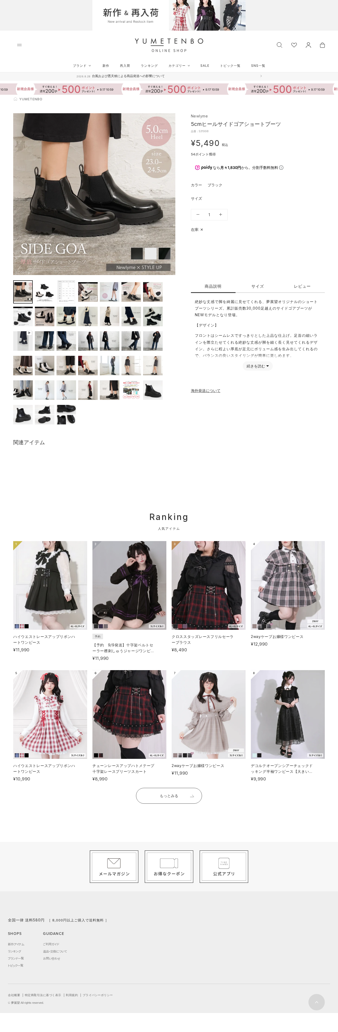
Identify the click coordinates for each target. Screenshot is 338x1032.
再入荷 (125, 66)
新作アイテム (16, 944)
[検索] (279, 44)
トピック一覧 (230, 66)
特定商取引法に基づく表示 (43, 995)
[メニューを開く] (19, 45)
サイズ (257, 285)
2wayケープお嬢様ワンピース (277, 636)
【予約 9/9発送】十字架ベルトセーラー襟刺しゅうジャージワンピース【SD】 (123, 651)
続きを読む (256, 366)
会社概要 (14, 995)
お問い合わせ (51, 958)
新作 (105, 66)
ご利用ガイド (51, 944)
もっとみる (169, 795)
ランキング (149, 66)
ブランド (80, 66)
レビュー (302, 285)
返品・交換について (55, 951)
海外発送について (205, 390)
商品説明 (213, 285)
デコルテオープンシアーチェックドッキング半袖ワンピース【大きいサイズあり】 (282, 771)
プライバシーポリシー (98, 995)
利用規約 (72, 995)
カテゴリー (177, 66)
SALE (204, 66)
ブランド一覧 (16, 958)
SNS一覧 (258, 66)
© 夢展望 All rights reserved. (26, 1003)
